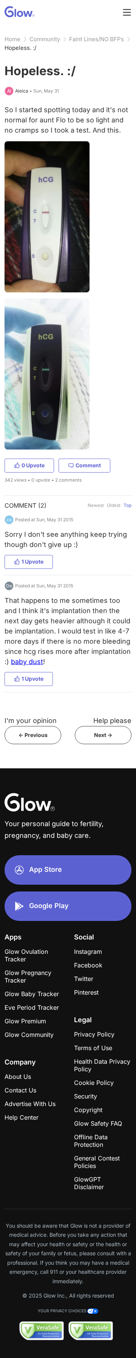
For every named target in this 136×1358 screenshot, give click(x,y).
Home (12, 39)
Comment (88, 465)
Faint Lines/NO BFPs (96, 39)
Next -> (103, 735)
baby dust (27, 662)
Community (44, 39)
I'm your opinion (31, 721)
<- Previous (33, 735)
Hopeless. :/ (20, 47)
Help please (112, 721)
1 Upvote (32, 561)
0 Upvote (33, 465)
